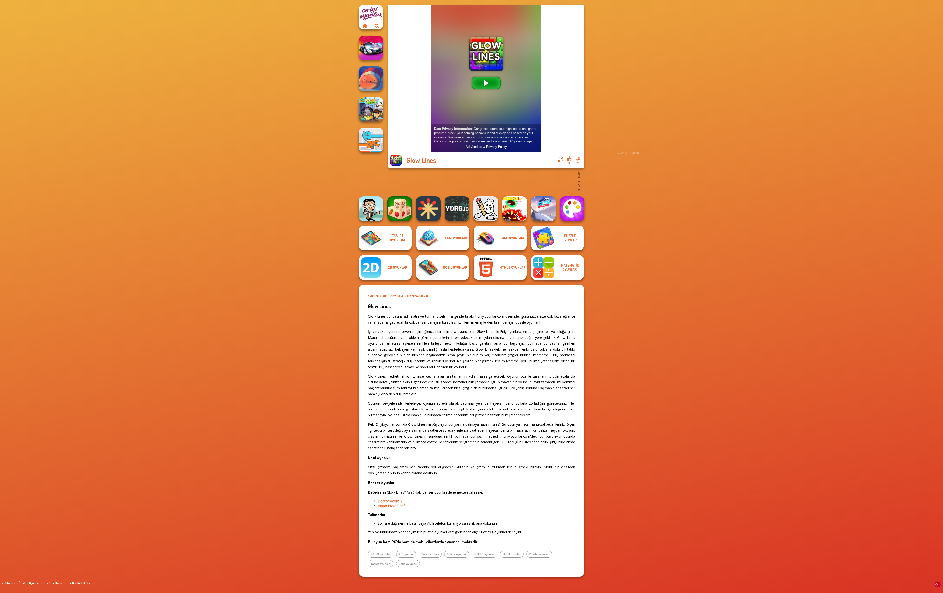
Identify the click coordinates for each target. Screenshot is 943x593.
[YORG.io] (457, 208)
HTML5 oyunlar (484, 554)
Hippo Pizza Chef (391, 505)
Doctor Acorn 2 (390, 501)
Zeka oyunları (408, 563)
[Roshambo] (371, 140)
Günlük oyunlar (392, 296)
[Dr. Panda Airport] (371, 109)
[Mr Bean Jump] (371, 208)
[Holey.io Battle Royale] (514, 208)
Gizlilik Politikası (82, 583)
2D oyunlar (406, 554)
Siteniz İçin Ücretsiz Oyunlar (22, 583)
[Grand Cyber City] (371, 48)
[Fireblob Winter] (371, 78)
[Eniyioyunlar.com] (365, 25)
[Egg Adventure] (485, 208)
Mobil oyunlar (512, 554)
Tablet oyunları (381, 563)
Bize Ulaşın (55, 583)
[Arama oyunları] (377, 25)
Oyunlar (373, 296)
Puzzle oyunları (417, 296)
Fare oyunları (430, 554)
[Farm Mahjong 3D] (399, 208)
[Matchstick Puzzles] (428, 208)
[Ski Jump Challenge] (543, 208)
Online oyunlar (456, 554)
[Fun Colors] (572, 208)
